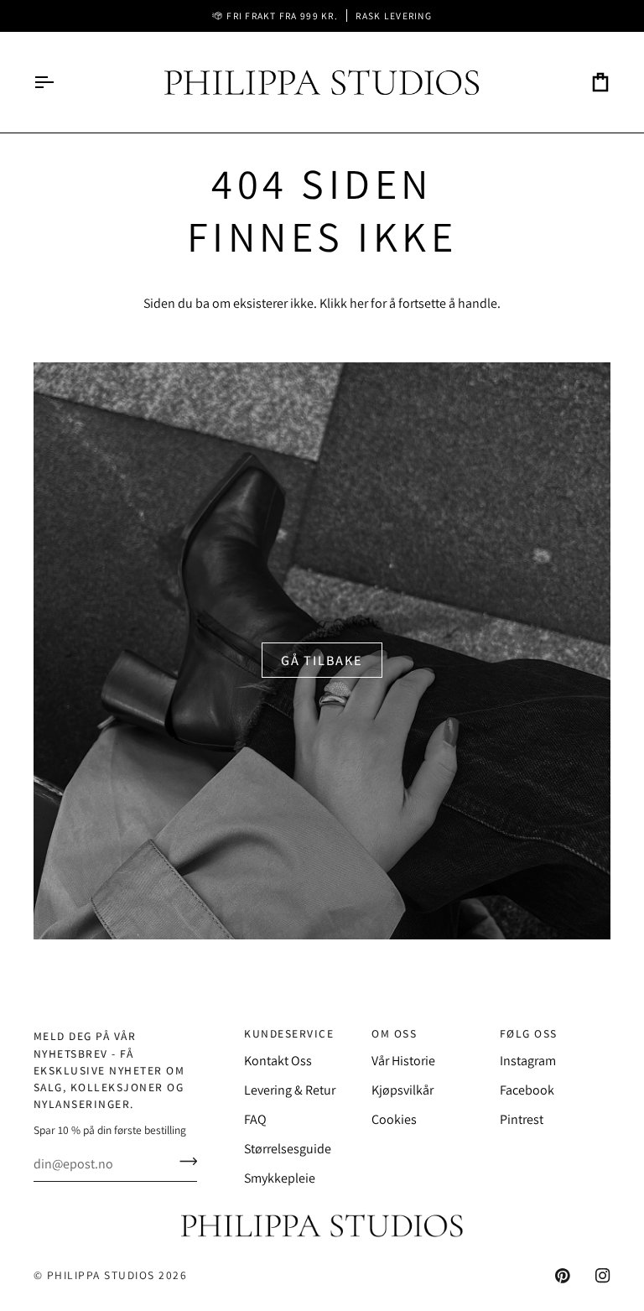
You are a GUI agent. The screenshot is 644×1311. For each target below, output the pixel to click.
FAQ (255, 1119)
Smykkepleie (279, 1178)
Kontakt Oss (278, 1060)
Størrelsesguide (287, 1149)
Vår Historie (403, 1060)
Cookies (394, 1119)
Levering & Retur (289, 1090)
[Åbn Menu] (59, 82)
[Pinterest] (562, 1275)
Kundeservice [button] (289, 1033)
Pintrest (521, 1119)
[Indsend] (183, 1161)
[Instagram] (602, 1275)
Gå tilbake (322, 660)
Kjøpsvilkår (402, 1090)
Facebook (527, 1090)
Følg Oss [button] (529, 1033)
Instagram (528, 1060)
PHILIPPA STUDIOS (101, 1274)
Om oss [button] (394, 1033)
